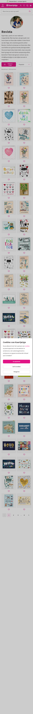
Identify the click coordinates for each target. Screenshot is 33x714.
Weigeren (17, 372)
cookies (27, 346)
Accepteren (16, 361)
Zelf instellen (16, 366)
